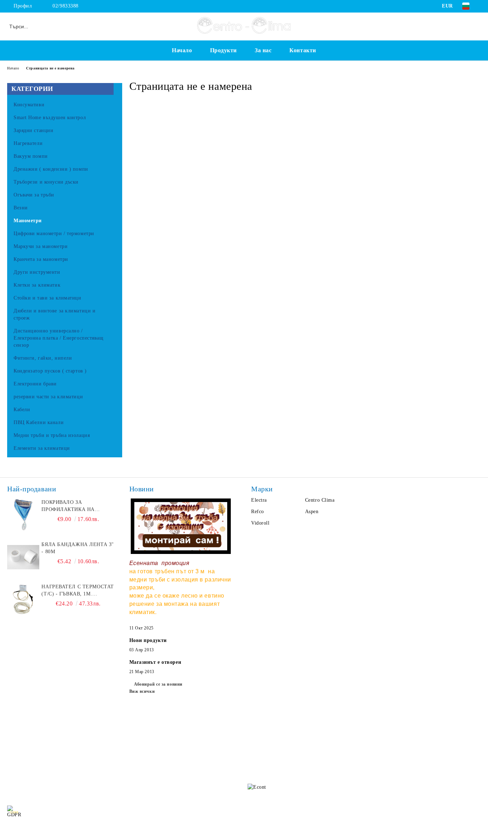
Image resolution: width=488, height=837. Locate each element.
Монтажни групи (85, 779)
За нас (263, 50)
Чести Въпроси (24, 765)
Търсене (74, 736)
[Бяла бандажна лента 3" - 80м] (23, 557)
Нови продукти (148, 640)
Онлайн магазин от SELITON (244, 830)
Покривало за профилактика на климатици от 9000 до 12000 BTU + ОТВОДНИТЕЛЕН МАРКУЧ (74, 506)
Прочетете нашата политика (180, 812)
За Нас (14, 751)
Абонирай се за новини (158, 684)
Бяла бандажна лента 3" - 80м (77, 548)
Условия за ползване (89, 765)
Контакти (302, 50)
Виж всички (142, 691)
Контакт (16, 779)
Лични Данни (81, 751)
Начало (182, 50)
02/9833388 (66, 6)
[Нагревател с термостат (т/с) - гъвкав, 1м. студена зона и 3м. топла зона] (23, 599)
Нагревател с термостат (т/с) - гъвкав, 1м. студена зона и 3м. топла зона (77, 591)
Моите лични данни (457, 812)
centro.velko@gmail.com (301, 734)
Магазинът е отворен (155, 662)
